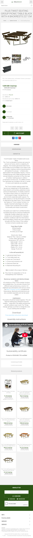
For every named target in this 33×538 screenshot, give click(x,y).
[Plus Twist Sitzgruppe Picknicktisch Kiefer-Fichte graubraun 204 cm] (8, 460)
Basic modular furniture (14, 289)
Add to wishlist (12, 128)
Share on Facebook (13, 138)
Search (31, 5)
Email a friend (21, 128)
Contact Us (16, 153)
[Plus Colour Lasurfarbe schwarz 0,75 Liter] (8, 382)
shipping (9, 89)
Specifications (16, 149)
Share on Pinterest (20, 138)
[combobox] (15, 5)
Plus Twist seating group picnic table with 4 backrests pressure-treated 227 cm (24, 420)
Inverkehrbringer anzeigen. (16, 365)
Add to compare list (16, 128)
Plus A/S (11, 94)
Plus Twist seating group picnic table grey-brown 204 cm (8, 469)
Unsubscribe (21, 499)
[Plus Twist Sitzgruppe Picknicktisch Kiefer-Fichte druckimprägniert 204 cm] (8, 435)
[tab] (16, 144)
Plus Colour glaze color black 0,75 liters (8, 392)
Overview (16, 144)
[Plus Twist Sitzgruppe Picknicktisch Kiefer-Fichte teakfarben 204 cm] (24, 435)
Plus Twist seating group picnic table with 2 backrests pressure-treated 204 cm (24, 393)
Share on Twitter (16, 138)
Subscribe (12, 499)
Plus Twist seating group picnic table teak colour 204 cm (24, 445)
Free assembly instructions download (16, 315)
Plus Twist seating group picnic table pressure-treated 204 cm (8, 445)
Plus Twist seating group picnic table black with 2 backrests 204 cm (8, 420)
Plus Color (8, 273)
